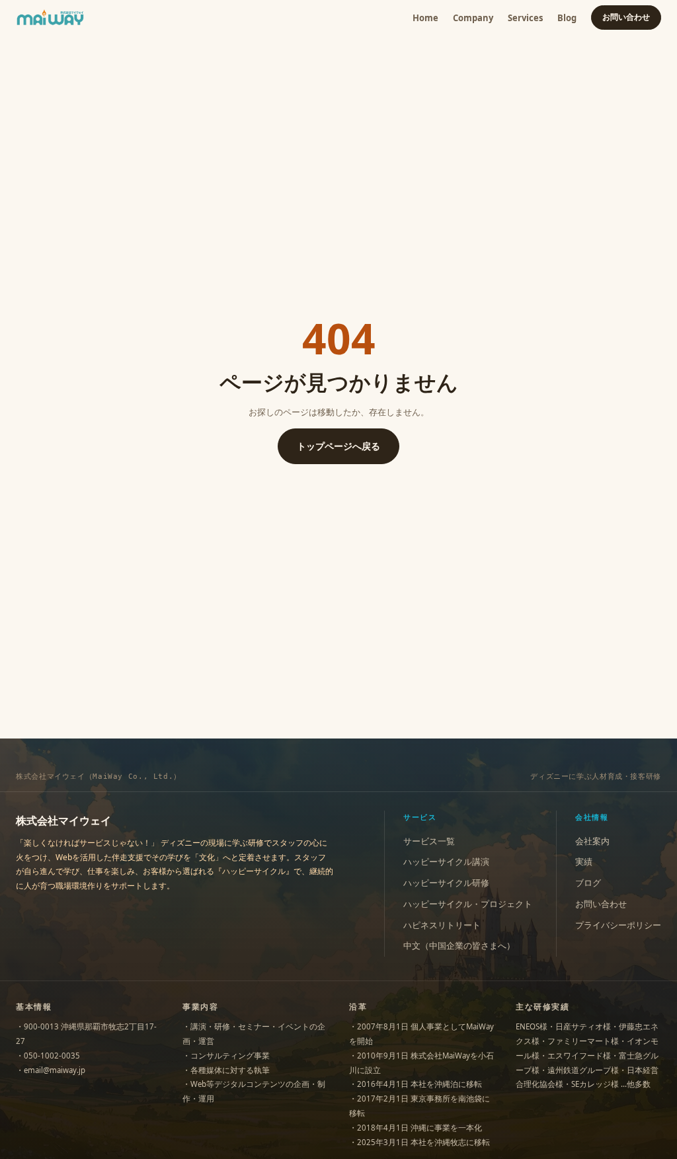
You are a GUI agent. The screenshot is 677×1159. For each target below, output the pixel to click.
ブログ (588, 883)
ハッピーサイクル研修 (446, 883)
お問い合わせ (626, 16)
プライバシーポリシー (618, 925)
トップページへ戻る (338, 446)
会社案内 (592, 841)
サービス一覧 (429, 841)
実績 (583, 861)
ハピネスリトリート (442, 925)
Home (425, 18)
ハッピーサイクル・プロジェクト (467, 904)
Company (473, 18)
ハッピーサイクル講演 (446, 861)
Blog (567, 18)
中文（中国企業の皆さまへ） (459, 945)
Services (525, 18)
